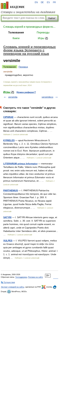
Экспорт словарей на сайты (12, 287)
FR (54, 2)
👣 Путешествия (8, 282)
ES (48, 2)
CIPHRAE (8, 117)
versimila (12, 97)
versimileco (47, 97)
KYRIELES (9, 140)
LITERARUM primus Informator (20, 163)
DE (42, 2)
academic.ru (12, 5)
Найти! (51, 18)
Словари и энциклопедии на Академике (28, 12)
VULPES (7, 240)
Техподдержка (21, 277)
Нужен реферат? (26, 92)
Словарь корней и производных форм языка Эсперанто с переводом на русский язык (29, 26)
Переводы (43, 32)
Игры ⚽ (43, 38)
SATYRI (7, 217)
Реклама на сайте (35, 277)
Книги (16, 38)
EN (36, 2)
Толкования (16, 32)
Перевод (23, 67)
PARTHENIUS (10, 190)
